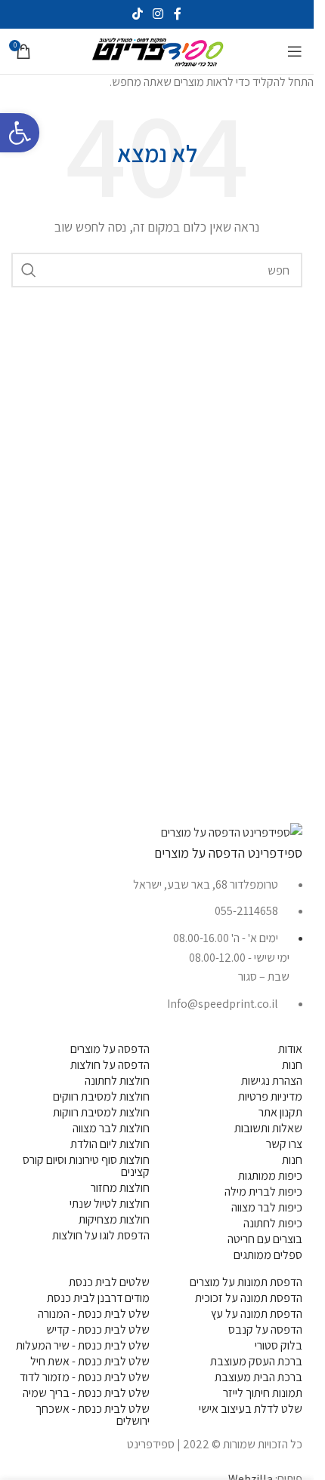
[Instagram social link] (158, 14)
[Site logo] (157, 50)
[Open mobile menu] (295, 51)
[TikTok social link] (137, 14)
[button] (19, 132)
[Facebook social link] (178, 14)
